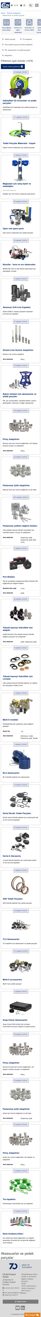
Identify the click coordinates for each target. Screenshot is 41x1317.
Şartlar (23, 1293)
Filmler (23, 1283)
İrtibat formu (21, 1301)
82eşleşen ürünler (20, 201)
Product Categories (14, 13)
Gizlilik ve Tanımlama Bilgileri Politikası (28, 1277)
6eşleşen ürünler (20, 278)
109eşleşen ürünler (20, 410)
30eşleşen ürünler (20, 827)
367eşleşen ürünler (20, 497)
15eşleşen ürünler (20, 784)
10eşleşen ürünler (20, 1170)
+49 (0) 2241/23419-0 (11, 1289)
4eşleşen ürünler (20, 693)
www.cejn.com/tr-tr (11, 1295)
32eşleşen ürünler (20, 240)
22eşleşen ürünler (20, 457)
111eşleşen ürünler (20, 117)
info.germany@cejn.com (13, 1292)
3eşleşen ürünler (20, 744)
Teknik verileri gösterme (11, 66)
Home (3, 13)
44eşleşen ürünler (20, 599)
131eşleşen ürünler (20, 951)
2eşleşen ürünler (20, 155)
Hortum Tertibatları (28, 1288)
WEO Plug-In (26, 1290)
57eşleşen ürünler (20, 321)
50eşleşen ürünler (20, 365)
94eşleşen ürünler (20, 1124)
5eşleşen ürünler (20, 548)
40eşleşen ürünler (20, 72)
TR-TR (15, 5)
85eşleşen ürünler (20, 1034)
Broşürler (24, 1281)
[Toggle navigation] (37, 5)
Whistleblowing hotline (29, 1274)
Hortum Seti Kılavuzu (28, 1286)
